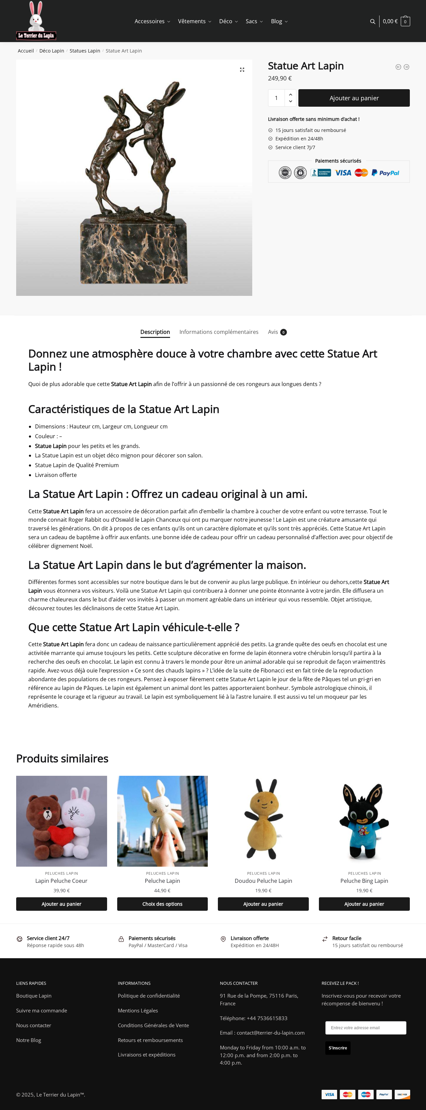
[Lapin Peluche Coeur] (61, 821)
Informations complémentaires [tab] (219, 332)
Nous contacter (33, 1025)
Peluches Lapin (61, 873)
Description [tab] (155, 332)
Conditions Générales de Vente (153, 1025)
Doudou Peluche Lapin (263, 880)
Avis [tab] (273, 332)
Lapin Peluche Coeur (61, 880)
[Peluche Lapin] (162, 821)
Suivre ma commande (41, 1010)
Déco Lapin (51, 50)
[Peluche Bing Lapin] (364, 821)
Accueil (26, 50)
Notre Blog (28, 1040)
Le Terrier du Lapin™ (60, 1094)
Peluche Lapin (162, 880)
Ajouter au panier (354, 98)
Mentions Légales (138, 1010)
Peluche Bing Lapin (364, 880)
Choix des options (162, 904)
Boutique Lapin (34, 995)
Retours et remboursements (150, 1040)
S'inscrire (338, 1048)
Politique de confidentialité (149, 995)
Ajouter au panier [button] (61, 904)
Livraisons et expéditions (146, 1054)
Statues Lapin (85, 50)
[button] (242, 69)
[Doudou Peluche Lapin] (263, 821)
